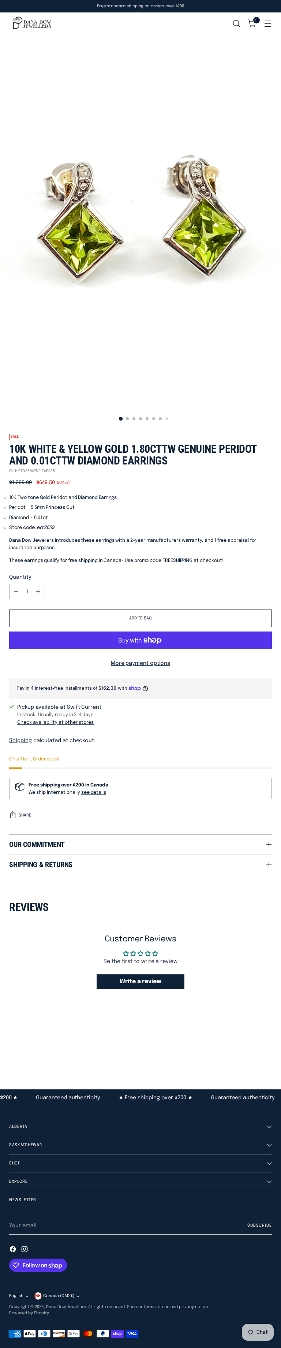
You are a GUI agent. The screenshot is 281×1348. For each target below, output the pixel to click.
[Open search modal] (236, 23)
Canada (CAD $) (58, 1296)
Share (25, 815)
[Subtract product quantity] (16, 591)
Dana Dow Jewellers (66, 1307)
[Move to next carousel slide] (265, 1049)
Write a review (140, 981)
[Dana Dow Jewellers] (31, 23)
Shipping (20, 740)
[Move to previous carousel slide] (249, 1050)
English (16, 1296)
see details (93, 792)
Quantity (20, 577)
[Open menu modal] (268, 23)
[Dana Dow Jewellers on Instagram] (25, 1250)
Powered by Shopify (29, 1313)
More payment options (141, 663)
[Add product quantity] (38, 591)
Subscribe (259, 1225)
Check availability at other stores (55, 722)
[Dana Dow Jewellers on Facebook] (13, 1250)
